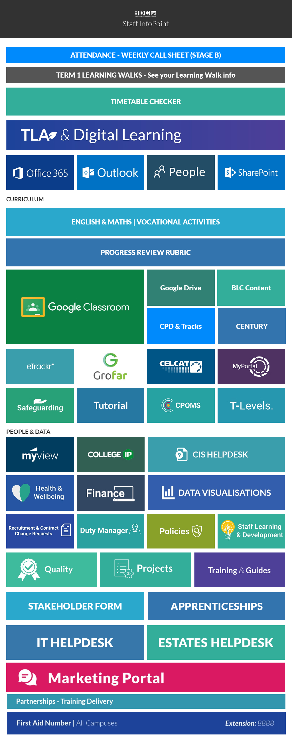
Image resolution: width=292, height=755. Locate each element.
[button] (145, 102)
